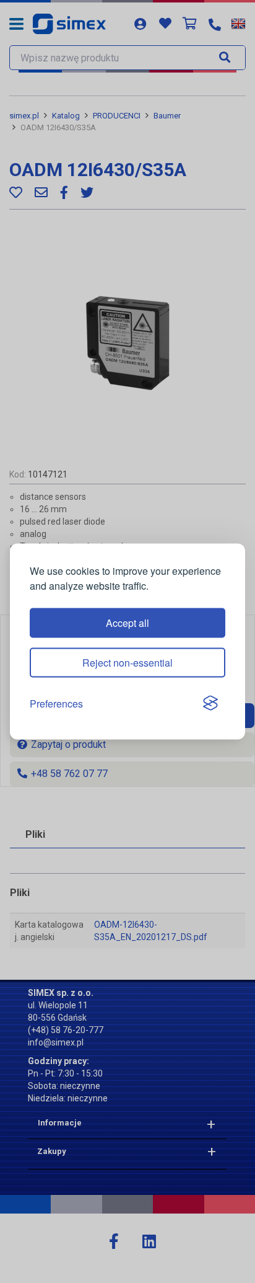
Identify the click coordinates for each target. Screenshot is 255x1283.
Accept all (127, 622)
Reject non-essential (127, 662)
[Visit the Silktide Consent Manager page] (210, 704)
